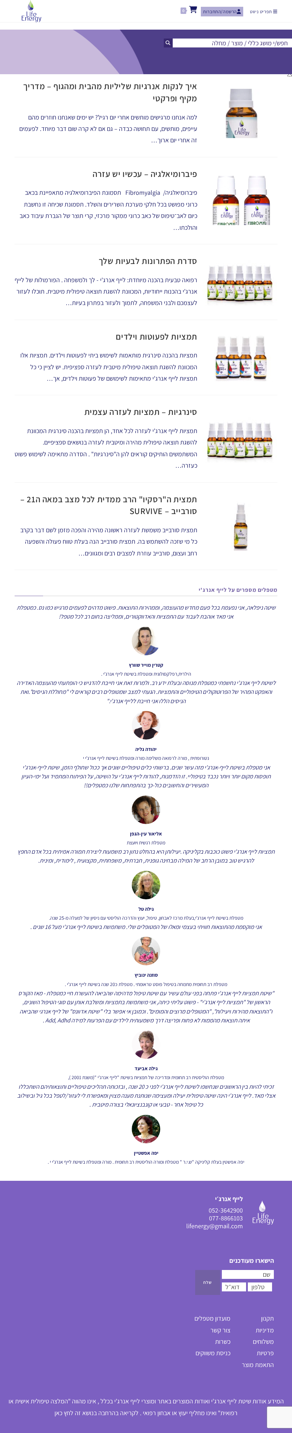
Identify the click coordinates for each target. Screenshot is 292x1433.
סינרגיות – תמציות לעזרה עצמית (140, 411)
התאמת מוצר (258, 1365)
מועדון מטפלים (212, 1318)
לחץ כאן (63, 1413)
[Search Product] (168, 43)
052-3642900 (226, 1210)
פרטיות (265, 1353)
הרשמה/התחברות (220, 12)
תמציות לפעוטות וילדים (156, 336)
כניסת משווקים (212, 1353)
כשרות (222, 1341)
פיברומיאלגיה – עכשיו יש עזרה (145, 173)
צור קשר (220, 1330)
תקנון (267, 1318)
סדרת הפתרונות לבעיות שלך (148, 260)
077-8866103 (226, 1218)
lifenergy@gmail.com (214, 1226)
